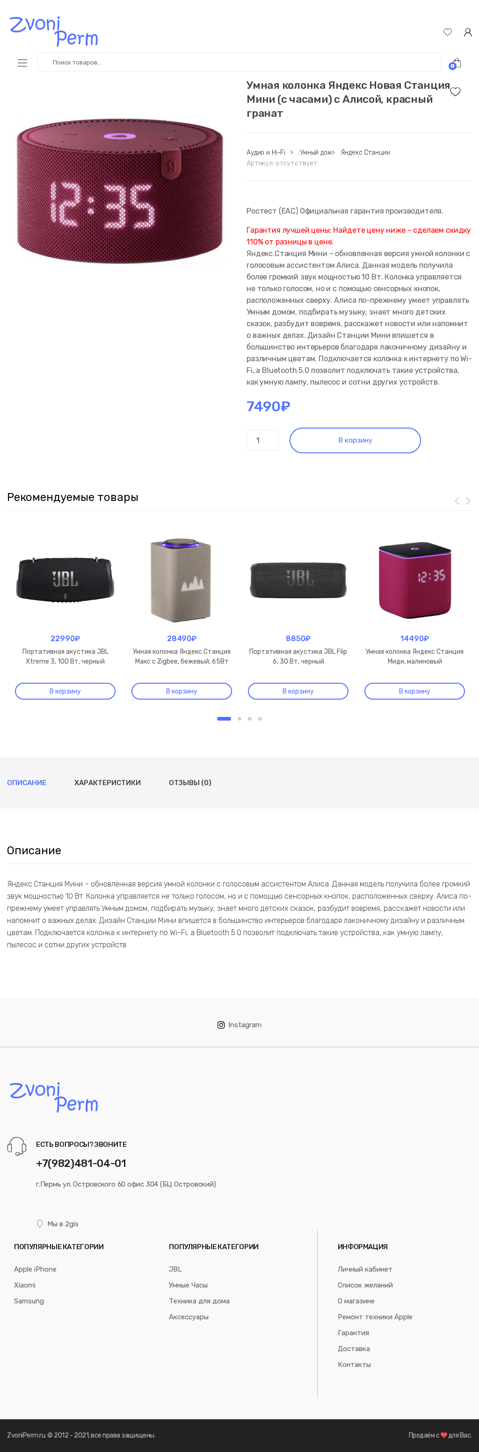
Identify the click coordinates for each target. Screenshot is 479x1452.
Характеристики (107, 783)
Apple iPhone (35, 1269)
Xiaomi (25, 1285)
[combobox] (239, 62)
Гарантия (353, 1333)
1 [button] (224, 719)
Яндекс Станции (365, 153)
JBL (175, 1269)
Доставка (354, 1349)
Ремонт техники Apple (375, 1317)
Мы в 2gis (63, 1224)
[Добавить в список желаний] (461, 89)
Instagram (244, 1025)
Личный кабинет (365, 1269)
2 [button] (239, 719)
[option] (119, 191)
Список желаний (365, 1285)
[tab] (26, 782)
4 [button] (260, 719)
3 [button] (250, 719)
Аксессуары (189, 1317)
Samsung (29, 1301)
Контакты (354, 1364)
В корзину (355, 440)
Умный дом (316, 153)
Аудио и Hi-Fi (266, 153)
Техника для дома (199, 1301)
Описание (26, 783)
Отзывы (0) (190, 783)
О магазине (356, 1301)
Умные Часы (188, 1285)
